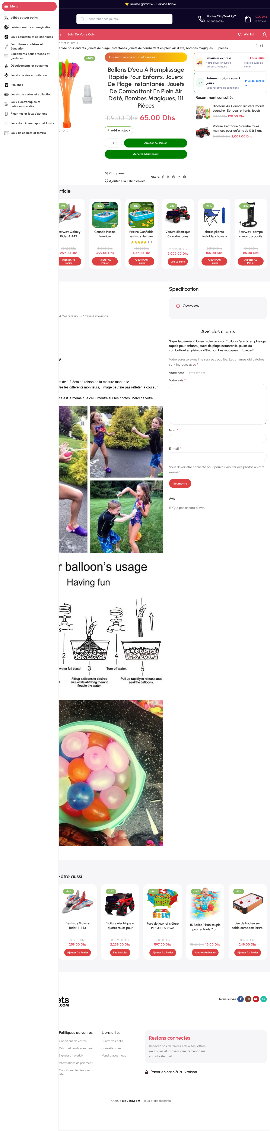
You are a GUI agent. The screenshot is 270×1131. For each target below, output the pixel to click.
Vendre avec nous (114, 1055)
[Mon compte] (264, 34)
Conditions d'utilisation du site (76, 1072)
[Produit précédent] (256, 45)
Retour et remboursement (76, 1048)
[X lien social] (168, 177)
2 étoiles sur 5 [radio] (193, 373)
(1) (150, 242)
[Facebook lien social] (162, 177)
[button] (69, 261)
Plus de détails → (254, 82)
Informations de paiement (75, 1063)
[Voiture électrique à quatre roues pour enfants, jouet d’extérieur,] (120, 903)
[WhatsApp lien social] (263, 999)
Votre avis (177, 380)
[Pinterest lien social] (174, 177)
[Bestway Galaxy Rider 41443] (69, 215)
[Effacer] (166, 19)
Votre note (176, 373)
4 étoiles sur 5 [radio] (200, 373)
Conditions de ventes (73, 1041)
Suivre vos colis (112, 1041)
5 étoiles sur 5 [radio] (204, 373)
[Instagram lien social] (248, 999)
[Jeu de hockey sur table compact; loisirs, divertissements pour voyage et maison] (248, 903)
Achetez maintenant (146, 154)
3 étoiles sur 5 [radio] (197, 373)
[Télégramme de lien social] (184, 177)
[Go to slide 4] (64, 131)
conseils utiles (111, 1048)
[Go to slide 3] (59, 131)
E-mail (175, 449)
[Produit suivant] (266, 45)
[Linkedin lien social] (179, 177)
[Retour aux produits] (261, 45)
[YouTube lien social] (256, 999)
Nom (174, 430)
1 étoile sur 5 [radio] (190, 373)
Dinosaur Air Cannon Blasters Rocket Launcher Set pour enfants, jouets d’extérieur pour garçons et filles (238, 110)
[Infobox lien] (217, 19)
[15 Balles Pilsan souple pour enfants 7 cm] (205, 904)
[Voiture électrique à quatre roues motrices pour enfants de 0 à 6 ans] (203, 132)
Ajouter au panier (155, 142)
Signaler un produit (71, 1055)
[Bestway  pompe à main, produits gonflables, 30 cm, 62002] (251, 215)
